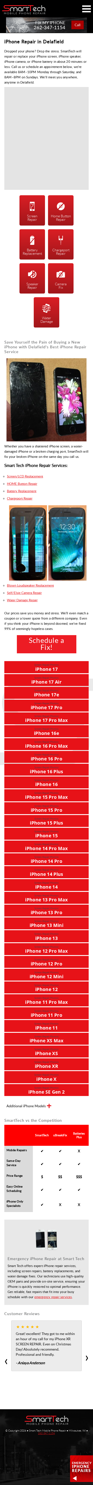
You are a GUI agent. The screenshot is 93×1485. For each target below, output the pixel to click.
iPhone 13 (46, 936)
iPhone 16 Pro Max (46, 744)
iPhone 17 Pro (46, 706)
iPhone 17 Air (46, 680)
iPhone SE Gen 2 (46, 1090)
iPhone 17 (46, 667)
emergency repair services (53, 1297)
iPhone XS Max (47, 1039)
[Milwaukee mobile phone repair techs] (23, 9)
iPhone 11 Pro (46, 1013)
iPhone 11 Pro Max (46, 1000)
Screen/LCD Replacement (25, 476)
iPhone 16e (46, 731)
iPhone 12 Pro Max (46, 949)
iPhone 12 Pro (46, 962)
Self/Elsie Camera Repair (24, 593)
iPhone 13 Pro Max (46, 898)
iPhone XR (46, 1064)
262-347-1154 (46, 1433)
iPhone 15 (46, 834)
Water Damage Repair (22, 600)
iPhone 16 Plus (46, 770)
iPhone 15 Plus (46, 821)
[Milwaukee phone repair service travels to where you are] (46, 1420)
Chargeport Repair (19, 498)
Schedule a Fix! (46, 644)
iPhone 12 (46, 987)
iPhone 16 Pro (46, 757)
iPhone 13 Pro (46, 911)
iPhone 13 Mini (46, 923)
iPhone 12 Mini (46, 975)
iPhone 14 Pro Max (46, 847)
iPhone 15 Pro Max (46, 795)
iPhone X (46, 1077)
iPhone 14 (46, 885)
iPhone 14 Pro (46, 859)
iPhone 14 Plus (46, 872)
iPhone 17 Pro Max (46, 718)
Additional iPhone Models (26, 1106)
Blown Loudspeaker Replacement (30, 585)
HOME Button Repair (22, 483)
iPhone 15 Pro (46, 808)
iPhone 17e (46, 693)
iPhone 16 (46, 782)
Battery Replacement (21, 491)
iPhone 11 (46, 1026)
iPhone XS (46, 1052)
